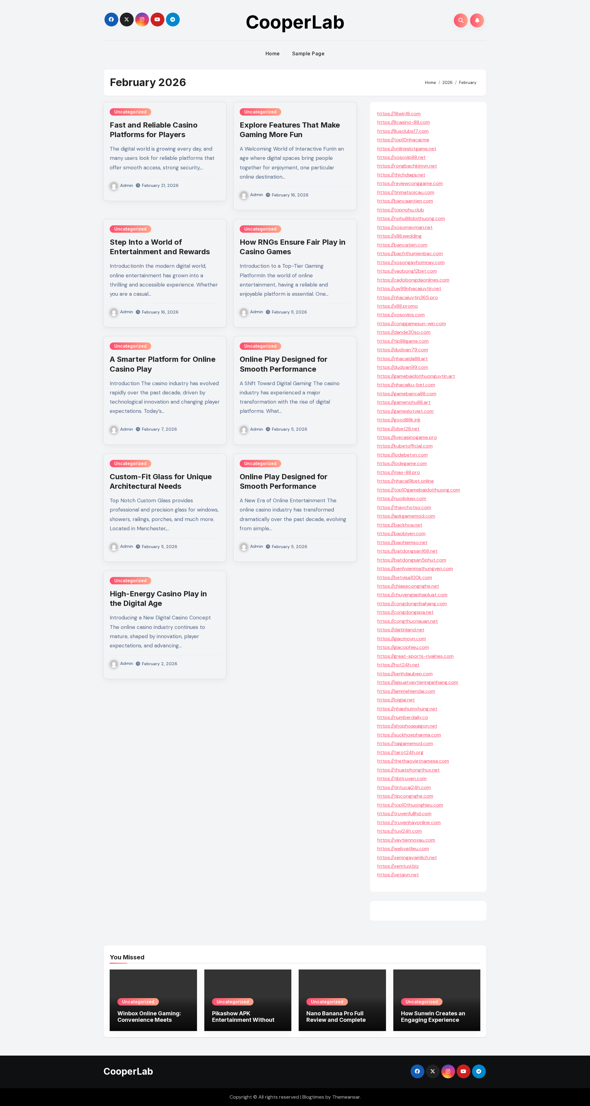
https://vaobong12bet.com (407, 271)
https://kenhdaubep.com (405, 673)
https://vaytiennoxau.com (406, 840)
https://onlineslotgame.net (406, 148)
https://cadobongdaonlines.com (413, 280)
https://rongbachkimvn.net (407, 166)
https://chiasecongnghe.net (408, 586)
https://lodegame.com (402, 463)
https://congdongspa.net (405, 612)
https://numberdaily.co (402, 717)
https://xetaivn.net (398, 874)
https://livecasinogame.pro (407, 437)
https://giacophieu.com (403, 647)
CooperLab (295, 22)
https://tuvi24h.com (399, 831)
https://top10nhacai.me (403, 139)
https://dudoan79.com (402, 349)
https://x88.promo (397, 306)
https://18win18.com (399, 113)
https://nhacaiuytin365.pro (407, 297)
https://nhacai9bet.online (405, 481)
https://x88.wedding (399, 236)
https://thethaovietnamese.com (413, 761)
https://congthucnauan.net (407, 621)
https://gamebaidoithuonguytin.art (416, 376)
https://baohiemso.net (402, 542)
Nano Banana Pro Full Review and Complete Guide (336, 1020)
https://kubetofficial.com (405, 446)
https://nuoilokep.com (401, 498)
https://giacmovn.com (401, 638)
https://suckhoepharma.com (409, 735)
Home (273, 53)
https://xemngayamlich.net (407, 857)
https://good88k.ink (399, 420)
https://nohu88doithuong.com (411, 218)
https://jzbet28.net (398, 428)
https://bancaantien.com (405, 201)
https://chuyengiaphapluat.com (412, 594)
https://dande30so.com (404, 332)
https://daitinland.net (400, 629)
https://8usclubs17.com (403, 131)
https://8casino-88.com (403, 122)
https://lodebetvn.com (402, 455)
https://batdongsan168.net (407, 551)
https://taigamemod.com (405, 743)
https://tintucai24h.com (404, 787)
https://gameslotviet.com (405, 411)
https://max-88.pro (398, 472)
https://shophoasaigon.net (407, 726)
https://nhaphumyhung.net (407, 708)
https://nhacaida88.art (402, 358)
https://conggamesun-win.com (411, 323)
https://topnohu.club (400, 210)
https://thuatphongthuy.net (408, 770)
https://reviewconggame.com (410, 183)
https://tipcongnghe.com (405, 796)
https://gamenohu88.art (404, 402)
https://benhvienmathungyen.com (415, 568)
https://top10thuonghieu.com (410, 805)
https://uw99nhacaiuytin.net (409, 288)
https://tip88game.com (403, 341)
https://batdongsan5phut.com (411, 560)
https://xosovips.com (401, 314)
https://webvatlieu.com (403, 848)
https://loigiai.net (396, 700)
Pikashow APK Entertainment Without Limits (243, 1020)
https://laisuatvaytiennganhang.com (417, 682)
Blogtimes (313, 1097)
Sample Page (308, 53)
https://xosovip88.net (401, 157)
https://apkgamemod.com (406, 516)
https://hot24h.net (398, 665)
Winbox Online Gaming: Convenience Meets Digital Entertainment (149, 1020)
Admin (126, 185)
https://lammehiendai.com (406, 691)
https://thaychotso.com (404, 507)
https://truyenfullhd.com (404, 813)
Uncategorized (130, 111)
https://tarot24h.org (400, 752)
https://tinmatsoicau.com (405, 192)
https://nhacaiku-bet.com (406, 384)
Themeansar (346, 1097)
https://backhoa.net (399, 525)
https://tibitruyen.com (402, 778)
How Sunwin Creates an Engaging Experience (433, 1016)
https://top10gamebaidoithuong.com (418, 490)
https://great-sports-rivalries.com (415, 656)
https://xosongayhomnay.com (411, 262)
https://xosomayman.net (405, 227)
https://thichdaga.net (401, 175)
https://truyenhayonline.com (409, 822)
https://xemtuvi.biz (398, 866)
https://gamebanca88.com (406, 393)
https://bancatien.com (402, 245)
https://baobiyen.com (401, 533)
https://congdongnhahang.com (412, 603)
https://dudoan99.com (402, 367)
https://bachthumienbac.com (410, 253)
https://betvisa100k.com (404, 577)
